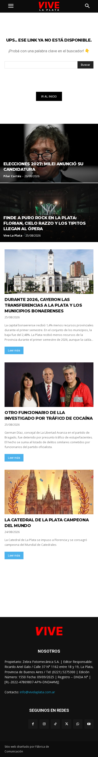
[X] (66, 724)
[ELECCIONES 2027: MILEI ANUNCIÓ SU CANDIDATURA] (49, 153)
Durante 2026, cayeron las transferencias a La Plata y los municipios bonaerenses (43, 305)
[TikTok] (55, 724)
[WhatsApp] (77, 724)
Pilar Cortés (12, 176)
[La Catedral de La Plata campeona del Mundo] (49, 492)
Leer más (14, 350)
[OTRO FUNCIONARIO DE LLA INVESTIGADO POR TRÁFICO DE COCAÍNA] (49, 384)
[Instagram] (44, 724)
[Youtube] (89, 724)
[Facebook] (32, 724)
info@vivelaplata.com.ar (37, 692)
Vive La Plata (12, 235)
